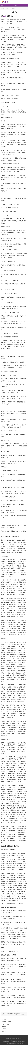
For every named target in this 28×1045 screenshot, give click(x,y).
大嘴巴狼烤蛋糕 (5, 1024)
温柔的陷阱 (4, 1031)
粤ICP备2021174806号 (18, 1038)
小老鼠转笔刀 (14, 12)
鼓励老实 (4, 1028)
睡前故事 (14, 8)
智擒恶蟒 (4, 1026)
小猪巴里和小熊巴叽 (6, 1021)
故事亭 (11, 1013)
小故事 (16, 5)
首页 (2, 5)
